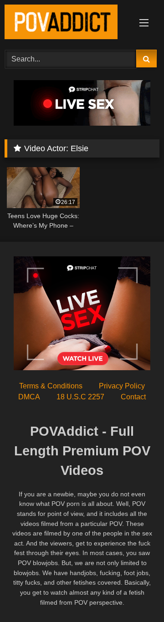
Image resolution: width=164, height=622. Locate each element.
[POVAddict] (67, 23)
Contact (133, 397)
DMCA (29, 397)
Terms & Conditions (50, 386)
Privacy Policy (122, 386)
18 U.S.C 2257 (80, 397)
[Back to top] (136, 595)
